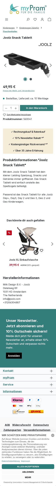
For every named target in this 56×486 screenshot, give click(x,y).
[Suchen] (28, 19)
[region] (28, 65)
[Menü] (6, 19)
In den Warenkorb (36, 107)
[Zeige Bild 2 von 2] (31, 79)
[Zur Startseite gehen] (28, 9)
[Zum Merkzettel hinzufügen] (42, 250)
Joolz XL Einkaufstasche (23, 259)
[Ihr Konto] (42, 19)
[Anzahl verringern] (6, 108)
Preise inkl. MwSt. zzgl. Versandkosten (19, 91)
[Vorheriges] (5, 65)
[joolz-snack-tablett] (28, 65)
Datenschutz (41, 424)
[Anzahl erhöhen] (16, 108)
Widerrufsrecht (21, 424)
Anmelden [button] (14, 355)
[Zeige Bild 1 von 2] (25, 79)
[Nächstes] (51, 65)
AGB (7, 424)
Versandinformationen (36, 429)
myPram (8, 377)
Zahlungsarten (12, 429)
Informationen (12, 391)
